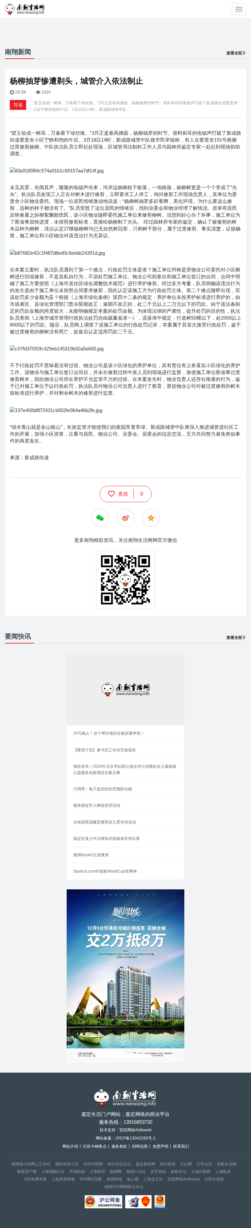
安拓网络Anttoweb (183, 1179)
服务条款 (119, 1146)
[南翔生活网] (25, 9)
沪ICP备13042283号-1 (135, 1138)
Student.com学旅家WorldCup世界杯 (105, 871)
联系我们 (181, 1146)
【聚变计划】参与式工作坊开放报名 (104, 750)
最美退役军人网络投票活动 (96, 805)
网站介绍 (70, 1146)
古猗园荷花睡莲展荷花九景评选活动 (104, 822)
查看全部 (234, 53)
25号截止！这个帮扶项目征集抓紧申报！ (108, 733)
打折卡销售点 (95, 1146)
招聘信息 (140, 1146)
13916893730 (138, 1122)
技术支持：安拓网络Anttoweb (126, 1130)
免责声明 (160, 1146)
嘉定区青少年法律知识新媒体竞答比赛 (106, 838)
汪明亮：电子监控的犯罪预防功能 (102, 789)
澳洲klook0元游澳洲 (91, 855)
